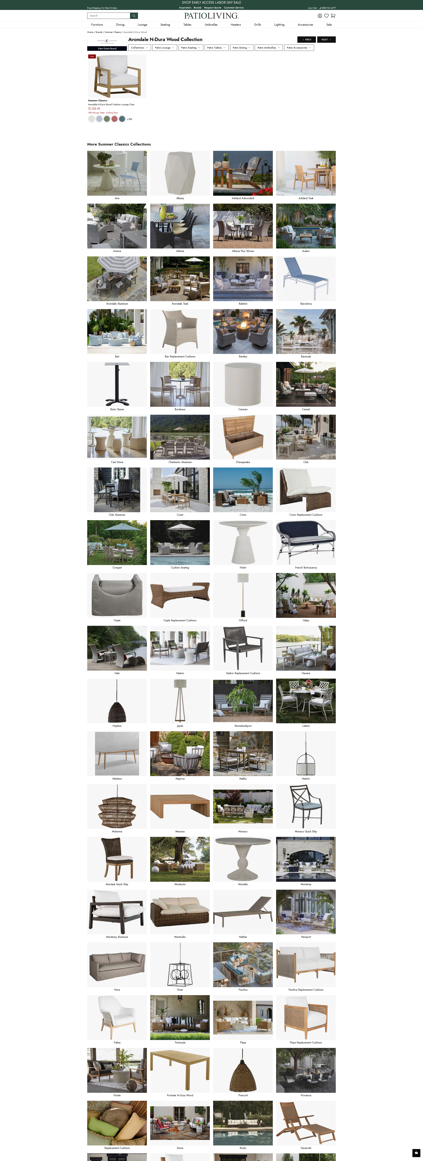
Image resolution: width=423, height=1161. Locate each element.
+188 (129, 119)
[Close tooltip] (417, 1143)
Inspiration (185, 7)
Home (90, 32)
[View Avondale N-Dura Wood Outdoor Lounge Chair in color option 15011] (99, 118)
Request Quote (212, 7)
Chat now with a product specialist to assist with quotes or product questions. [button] (393, 1144)
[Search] (134, 16)
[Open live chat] (416, 1153)
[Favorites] (326, 15)
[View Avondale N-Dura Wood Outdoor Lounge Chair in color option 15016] (122, 118)
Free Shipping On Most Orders (102, 8)
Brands (198, 7)
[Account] (320, 15)
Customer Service (234, 7)
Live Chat (312, 8)
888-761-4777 (329, 8)
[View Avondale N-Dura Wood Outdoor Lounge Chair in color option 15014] (106, 118)
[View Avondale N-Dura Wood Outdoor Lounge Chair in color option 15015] (114, 118)
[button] (333, 15)
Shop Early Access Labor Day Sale (211, 2)
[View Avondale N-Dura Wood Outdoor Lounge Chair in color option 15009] (91, 118)
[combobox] (108, 16)
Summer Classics (113, 32)
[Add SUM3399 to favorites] (142, 59)
